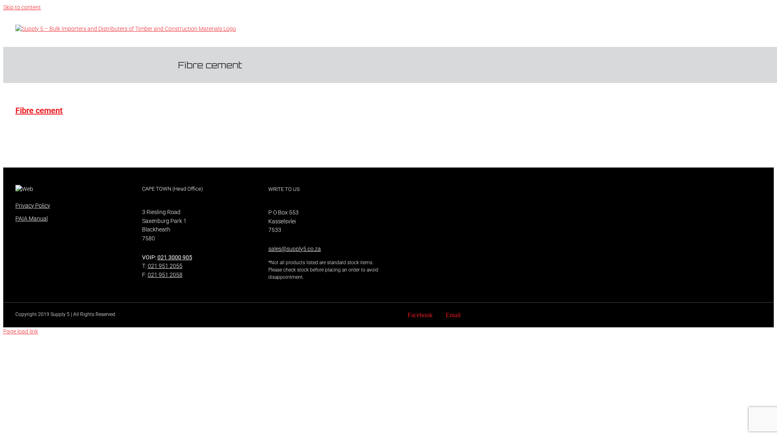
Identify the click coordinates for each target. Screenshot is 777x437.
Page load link (20, 331)
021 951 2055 (165, 266)
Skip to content (22, 7)
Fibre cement (39, 110)
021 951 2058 (165, 275)
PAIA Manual (31, 218)
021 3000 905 (174, 257)
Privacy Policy (32, 205)
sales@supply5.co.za (294, 249)
